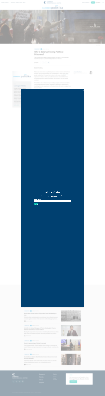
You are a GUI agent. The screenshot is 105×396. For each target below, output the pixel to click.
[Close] (82, 90)
